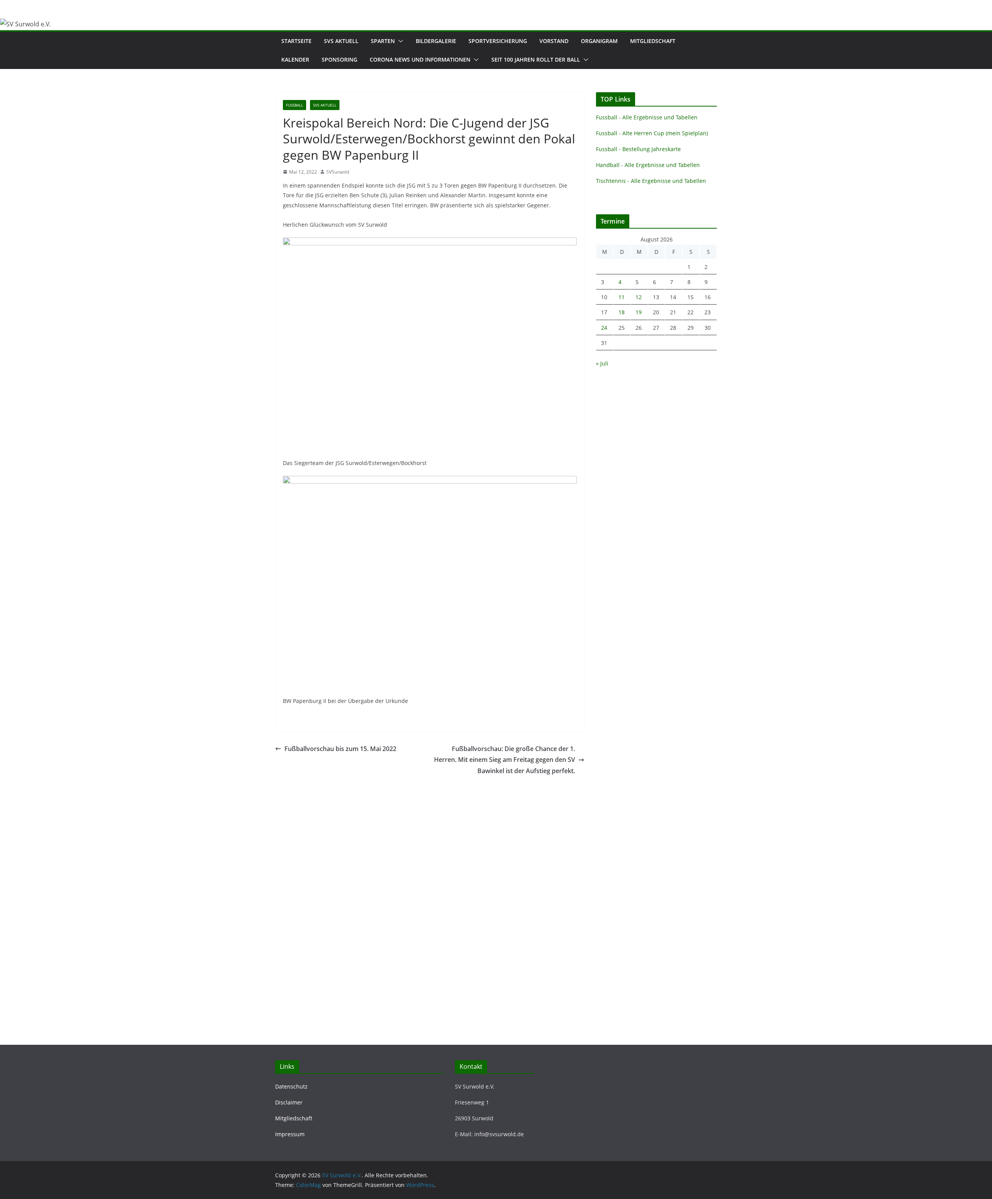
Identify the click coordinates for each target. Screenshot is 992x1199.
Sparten (383, 41)
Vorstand (553, 41)
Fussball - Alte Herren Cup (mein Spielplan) (652, 133)
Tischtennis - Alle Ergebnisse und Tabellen (651, 180)
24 (604, 327)
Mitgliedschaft (652, 41)
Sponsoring (339, 59)
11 (621, 297)
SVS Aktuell (341, 41)
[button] (399, 41)
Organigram (599, 41)
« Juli (602, 363)
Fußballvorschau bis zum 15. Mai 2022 (340, 748)
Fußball (294, 105)
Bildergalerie (436, 41)
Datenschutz (291, 1086)
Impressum (290, 1134)
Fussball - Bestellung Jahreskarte (638, 149)
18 (621, 312)
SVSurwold (337, 172)
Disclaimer (289, 1102)
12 (639, 297)
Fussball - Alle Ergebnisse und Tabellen (647, 117)
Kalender (295, 59)
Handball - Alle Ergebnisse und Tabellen (648, 165)
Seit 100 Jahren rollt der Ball (535, 59)
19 (639, 312)
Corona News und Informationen (420, 59)
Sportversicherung (497, 41)
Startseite (296, 41)
